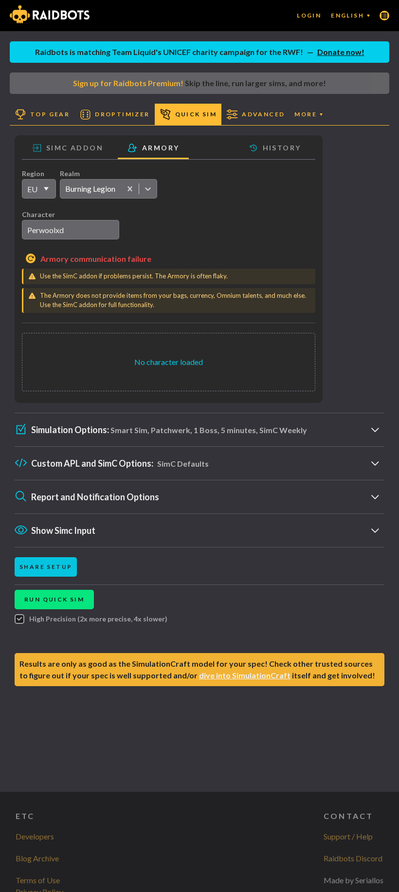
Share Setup (45, 566)
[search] (70, 229)
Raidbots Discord (353, 858)
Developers (35, 836)
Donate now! (340, 51)
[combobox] (65, 189)
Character (38, 214)
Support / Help (348, 836)
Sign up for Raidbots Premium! (128, 83)
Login (309, 15)
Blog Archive (37, 858)
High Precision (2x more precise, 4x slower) (98, 619)
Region (33, 173)
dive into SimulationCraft (244, 675)
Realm (70, 173)
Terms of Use (38, 880)
